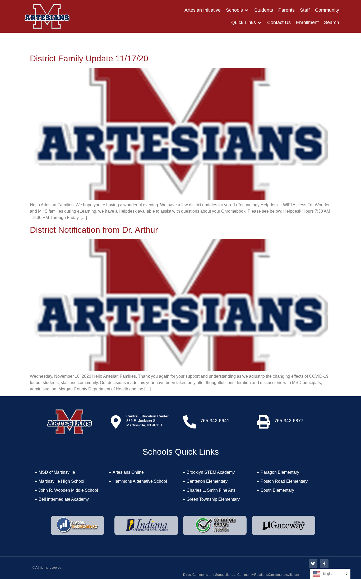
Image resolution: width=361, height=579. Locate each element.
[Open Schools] (246, 10)
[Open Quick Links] (259, 22)
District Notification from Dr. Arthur (94, 230)
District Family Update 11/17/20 (89, 58)
